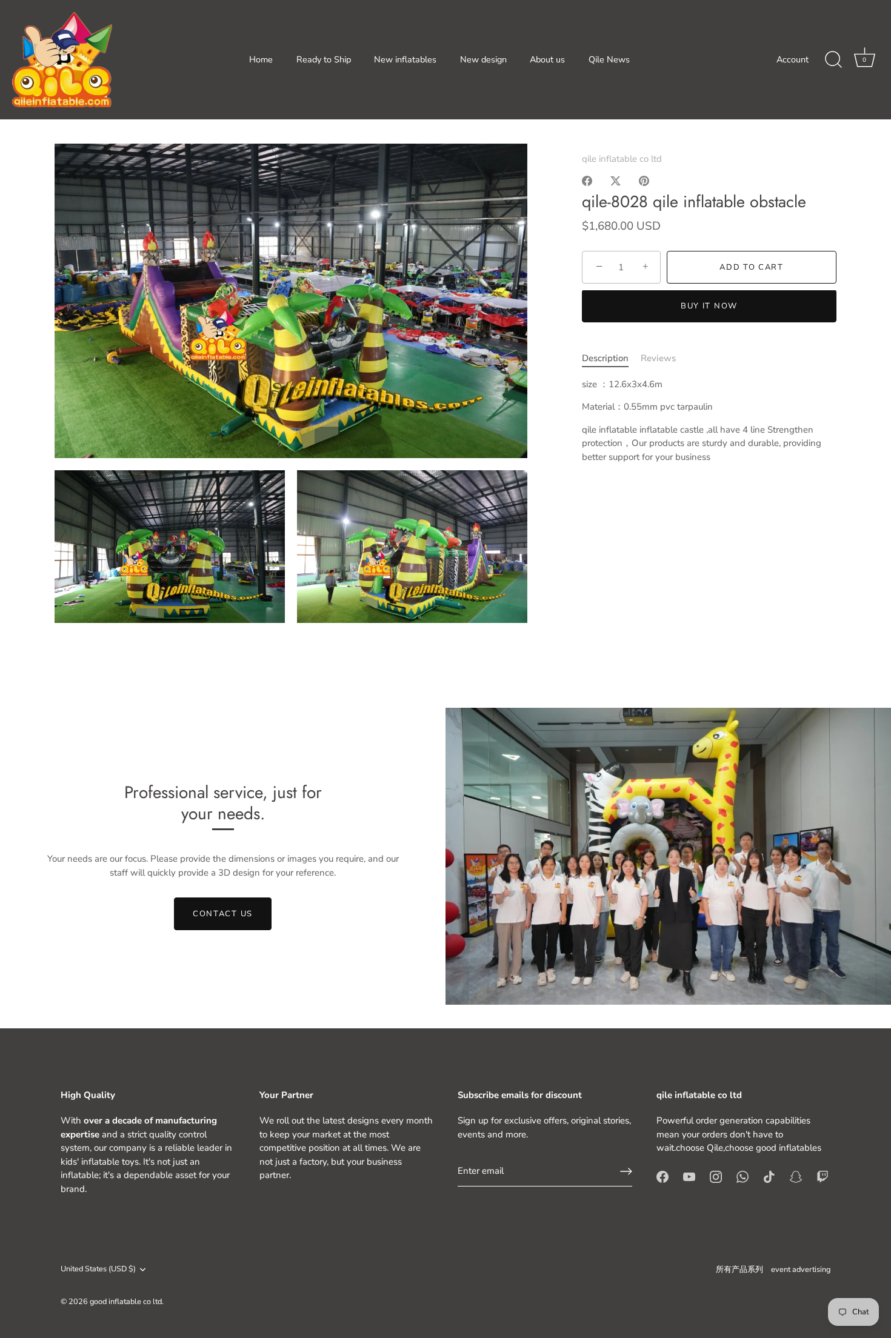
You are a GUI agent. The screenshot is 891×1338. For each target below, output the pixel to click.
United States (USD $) (98, 1269)
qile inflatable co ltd (622, 159)
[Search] (833, 60)
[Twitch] (822, 1176)
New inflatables (405, 59)
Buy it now (709, 306)
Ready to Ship (323, 59)
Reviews (658, 359)
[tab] (611, 359)
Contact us (223, 913)
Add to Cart (751, 267)
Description (605, 359)
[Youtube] (689, 1176)
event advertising (800, 1269)
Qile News (609, 59)
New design (483, 59)
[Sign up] (626, 1171)
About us (547, 59)
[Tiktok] (769, 1176)
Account (792, 59)
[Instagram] (716, 1176)
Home (261, 59)
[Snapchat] (796, 1176)
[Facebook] (662, 1176)
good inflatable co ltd (126, 1301)
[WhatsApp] (742, 1176)
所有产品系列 (739, 1269)
